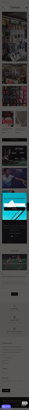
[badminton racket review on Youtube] (18, 214)
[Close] (25, 193)
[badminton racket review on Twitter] (12, 214)
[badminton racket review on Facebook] (9, 214)
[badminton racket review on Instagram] (15, 214)
